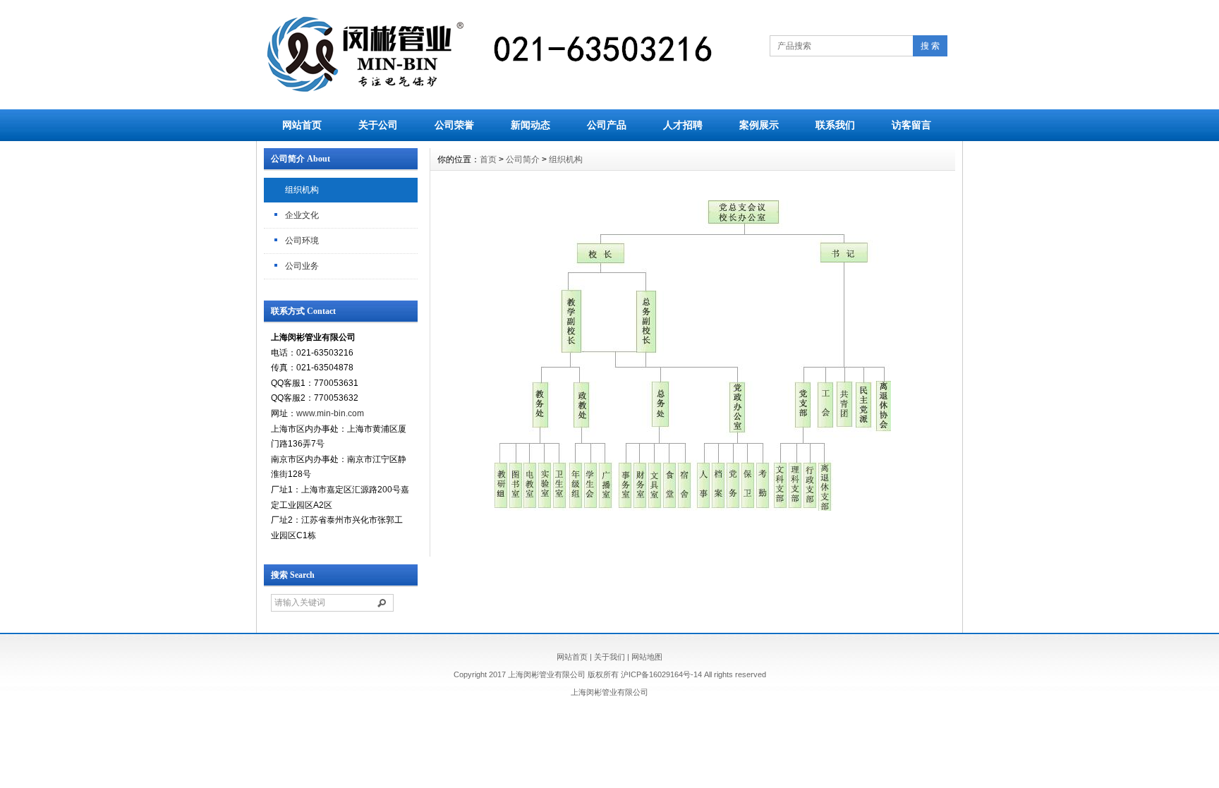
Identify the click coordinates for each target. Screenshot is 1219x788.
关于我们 (609, 657)
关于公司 (378, 125)
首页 (488, 159)
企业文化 (302, 215)
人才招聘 (683, 125)
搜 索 (930, 46)
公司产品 (606, 125)
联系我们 (835, 125)
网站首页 (302, 125)
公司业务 (302, 266)
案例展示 (759, 125)
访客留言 (911, 125)
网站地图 (646, 657)
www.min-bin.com (330, 413)
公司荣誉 (454, 125)
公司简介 (523, 159)
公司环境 (302, 241)
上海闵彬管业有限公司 (609, 692)
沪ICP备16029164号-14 (661, 674)
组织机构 (302, 190)
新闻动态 (530, 125)
